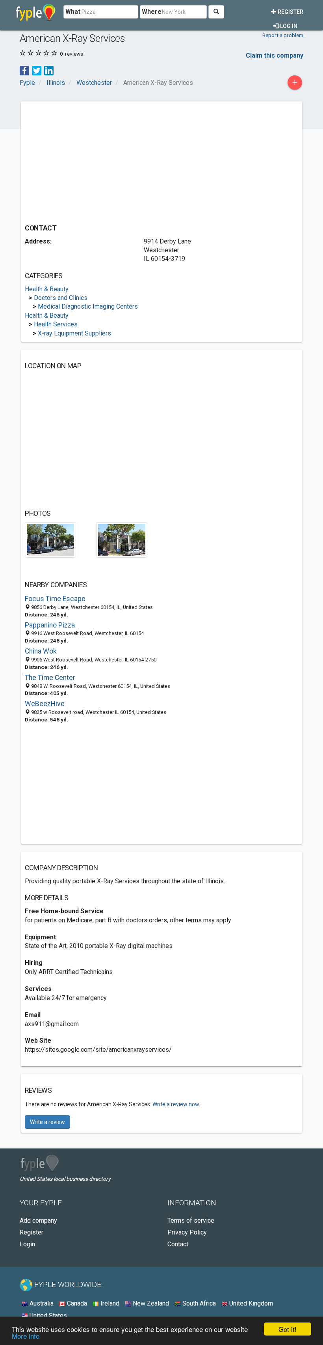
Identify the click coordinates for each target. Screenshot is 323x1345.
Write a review (47, 1122)
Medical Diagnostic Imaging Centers (88, 306)
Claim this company (274, 55)
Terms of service (190, 1220)
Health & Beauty (47, 289)
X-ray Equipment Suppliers (74, 333)
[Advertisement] (91, 160)
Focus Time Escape (55, 599)
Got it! (287, 1329)
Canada (76, 1303)
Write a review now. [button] (176, 1104)
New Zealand (150, 1303)
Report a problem (282, 35)
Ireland (109, 1303)
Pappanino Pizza (50, 625)
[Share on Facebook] (24, 70)
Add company (38, 1220)
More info (25, 1336)
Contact (177, 1244)
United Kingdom (250, 1303)
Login (27, 1244)
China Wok (41, 651)
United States (47, 1315)
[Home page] (36, 12)
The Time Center (50, 678)
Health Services (56, 324)
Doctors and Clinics (60, 298)
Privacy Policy (187, 1232)
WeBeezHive (45, 704)
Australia (41, 1303)
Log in (288, 26)
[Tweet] (36, 70)
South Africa (198, 1303)
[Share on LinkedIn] (49, 70)
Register (290, 12)
